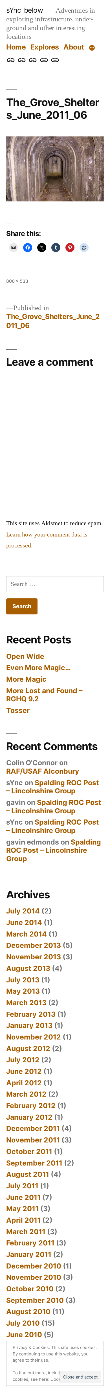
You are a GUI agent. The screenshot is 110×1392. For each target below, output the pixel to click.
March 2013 (26, 1002)
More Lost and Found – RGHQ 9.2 (44, 694)
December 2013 (33, 945)
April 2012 (24, 1083)
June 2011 (23, 1197)
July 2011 (22, 1186)
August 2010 (28, 1311)
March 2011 (25, 1231)
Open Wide (25, 656)
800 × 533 (17, 281)
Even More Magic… (38, 667)
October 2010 (30, 1289)
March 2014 (26, 934)
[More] (92, 48)
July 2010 (23, 1323)
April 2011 (23, 1220)
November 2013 (33, 957)
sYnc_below (24, 10)
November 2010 (33, 1277)
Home (16, 47)
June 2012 (24, 1071)
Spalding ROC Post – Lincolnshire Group (52, 786)
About (73, 47)
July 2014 (23, 911)
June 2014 (24, 922)
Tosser (18, 710)
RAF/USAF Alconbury (42, 771)
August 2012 (28, 1048)
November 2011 (33, 1140)
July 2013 (22, 980)
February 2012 (31, 1105)
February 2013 (31, 1014)
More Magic (26, 679)
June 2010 (24, 1334)
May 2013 (23, 991)
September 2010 (35, 1300)
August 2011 (27, 1174)
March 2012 (26, 1094)
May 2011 (22, 1208)
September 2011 (34, 1163)
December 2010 (33, 1266)
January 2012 (29, 1117)
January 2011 (28, 1254)
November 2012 (33, 1037)
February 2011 (30, 1243)
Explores (44, 47)
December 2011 (33, 1128)
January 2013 (29, 1025)
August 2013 (28, 968)
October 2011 (29, 1151)
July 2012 (22, 1060)
